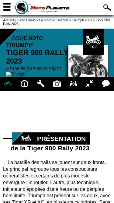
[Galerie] (57, 84)
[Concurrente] (89, 84)
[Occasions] (73, 84)
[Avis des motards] (106, 84)
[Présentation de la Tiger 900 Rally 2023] (8, 84)
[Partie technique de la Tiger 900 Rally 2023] (41, 84)
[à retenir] (24, 84)
